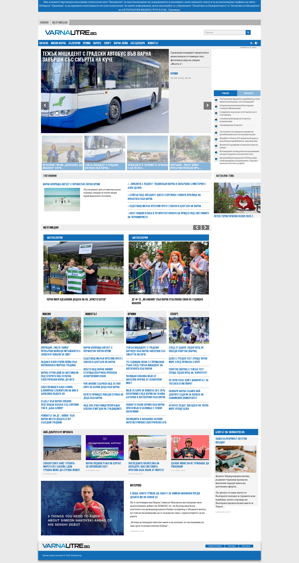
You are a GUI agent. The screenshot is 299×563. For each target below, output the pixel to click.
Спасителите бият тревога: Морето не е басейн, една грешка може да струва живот (61, 466)
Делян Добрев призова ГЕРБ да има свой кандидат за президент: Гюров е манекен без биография (239, 160)
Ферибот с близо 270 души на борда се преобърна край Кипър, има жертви (239, 139)
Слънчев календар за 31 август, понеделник (235, 120)
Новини (44, 22)
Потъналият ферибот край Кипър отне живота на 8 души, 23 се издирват (240, 100)
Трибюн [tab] (225, 93)
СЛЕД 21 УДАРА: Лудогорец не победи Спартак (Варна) (186, 349)
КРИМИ (86, 43)
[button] (45, 106)
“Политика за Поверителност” (209, 5)
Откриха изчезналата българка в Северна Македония (237, 107)
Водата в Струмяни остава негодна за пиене (239, 146)
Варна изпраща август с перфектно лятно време (71, 184)
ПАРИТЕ (97, 43)
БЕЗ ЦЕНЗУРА (138, 43)
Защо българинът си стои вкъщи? (231, 440)
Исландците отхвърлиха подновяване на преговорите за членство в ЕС (239, 152)
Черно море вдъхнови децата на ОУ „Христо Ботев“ (76, 299)
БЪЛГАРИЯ (74, 43)
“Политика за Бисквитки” (245, 5)
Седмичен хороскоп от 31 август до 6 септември (238, 113)
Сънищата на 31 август (231, 124)
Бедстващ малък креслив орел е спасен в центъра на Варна (164, 206)
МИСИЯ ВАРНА (58, 43)
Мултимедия (59, 22)
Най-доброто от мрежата (58, 432)
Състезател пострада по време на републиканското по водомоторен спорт (237, 134)
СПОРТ (107, 43)
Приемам (174, 9)
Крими (174, 73)
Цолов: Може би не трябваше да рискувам (190, 465)
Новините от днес (248, 47)
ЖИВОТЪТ (153, 43)
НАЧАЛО (43, 43)
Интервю (135, 485)
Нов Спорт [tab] (249, 93)
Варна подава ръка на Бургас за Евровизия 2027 (103, 465)
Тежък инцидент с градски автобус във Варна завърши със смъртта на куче (97, 56)
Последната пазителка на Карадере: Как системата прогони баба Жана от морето (146, 466)
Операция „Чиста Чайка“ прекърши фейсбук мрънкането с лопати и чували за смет (61, 351)
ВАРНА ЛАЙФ (121, 43)
